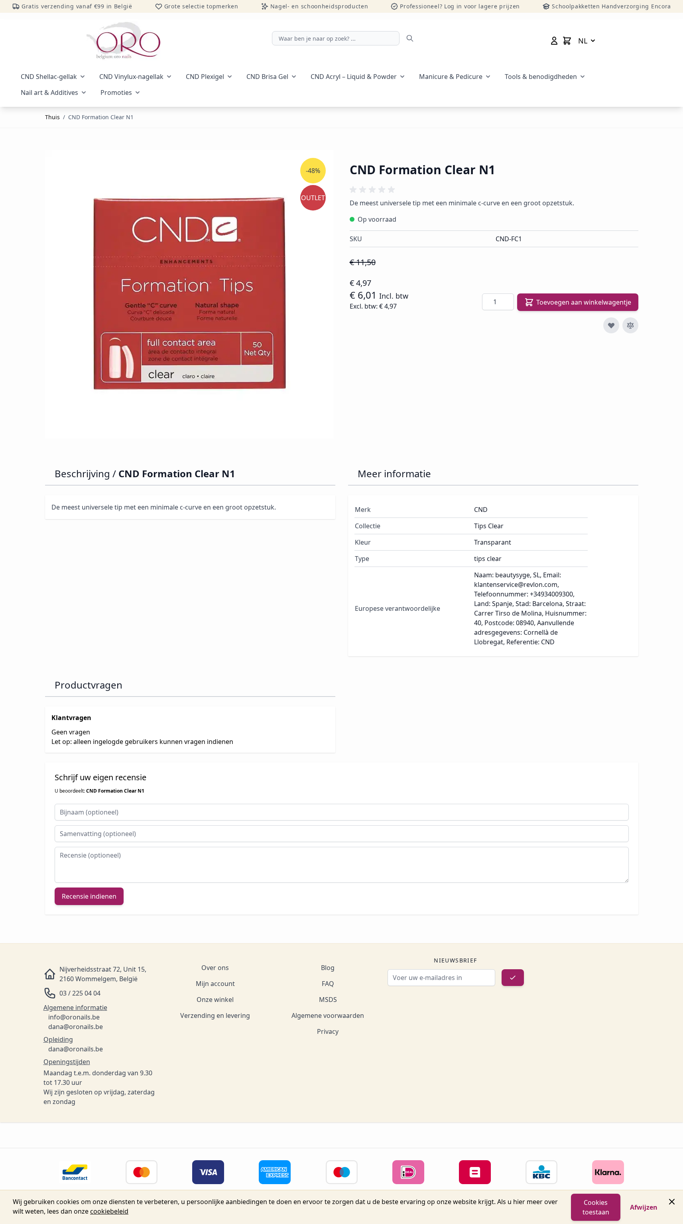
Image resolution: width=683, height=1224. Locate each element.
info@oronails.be (74, 1017)
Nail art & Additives (49, 92)
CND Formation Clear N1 (101, 117)
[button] (374, 190)
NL (582, 40)
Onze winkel (215, 999)
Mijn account (215, 983)
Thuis (52, 117)
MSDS (328, 999)
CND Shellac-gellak (49, 76)
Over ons (215, 967)
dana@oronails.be (75, 1026)
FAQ (328, 983)
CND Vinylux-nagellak (131, 76)
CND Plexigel (205, 76)
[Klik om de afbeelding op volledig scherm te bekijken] (189, 294)
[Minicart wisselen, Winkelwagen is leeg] (567, 40)
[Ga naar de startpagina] (123, 41)
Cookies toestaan (596, 1207)
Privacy (328, 1031)
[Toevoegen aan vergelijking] (630, 325)
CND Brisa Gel (267, 76)
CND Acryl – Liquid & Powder (354, 76)
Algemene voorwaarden (327, 1015)
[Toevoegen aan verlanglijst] (611, 325)
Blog (328, 967)
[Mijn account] (554, 40)
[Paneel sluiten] (672, 1202)
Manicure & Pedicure (450, 76)
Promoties (116, 92)
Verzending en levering (215, 1015)
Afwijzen (643, 1207)
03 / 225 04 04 (79, 993)
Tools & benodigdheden (541, 76)
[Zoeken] (410, 38)
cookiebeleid (109, 1211)
